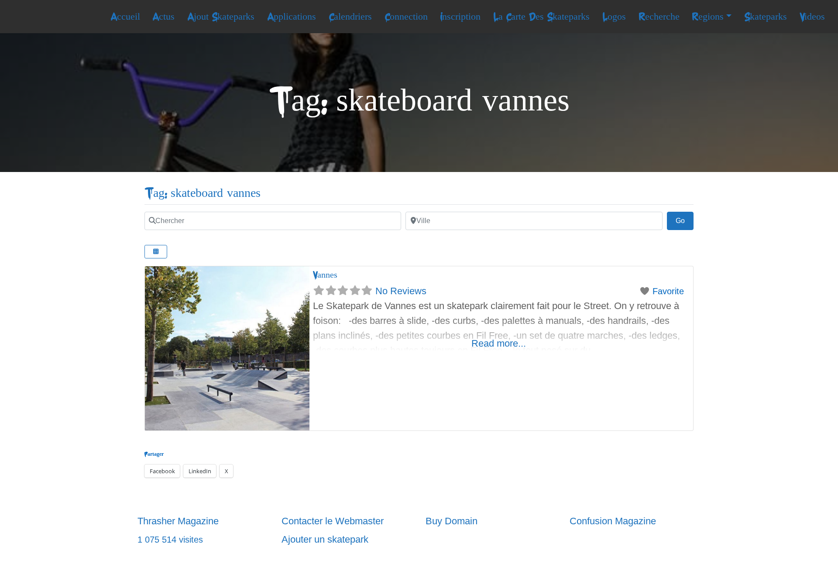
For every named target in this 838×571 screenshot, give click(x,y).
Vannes (325, 274)
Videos (812, 16)
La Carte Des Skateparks (541, 16)
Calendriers (350, 16)
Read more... (498, 343)
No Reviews (400, 291)
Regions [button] (708, 16)
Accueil (125, 16)
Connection (406, 16)
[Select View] (155, 251)
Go (685, 220)
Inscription (460, 16)
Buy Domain (451, 521)
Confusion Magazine (613, 521)
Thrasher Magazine (178, 521)
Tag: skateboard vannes (202, 193)
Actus (163, 16)
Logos (614, 16)
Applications (291, 16)
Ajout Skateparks (220, 16)
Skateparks (765, 16)
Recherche (659, 16)
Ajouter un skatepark (325, 539)
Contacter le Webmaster (333, 521)
